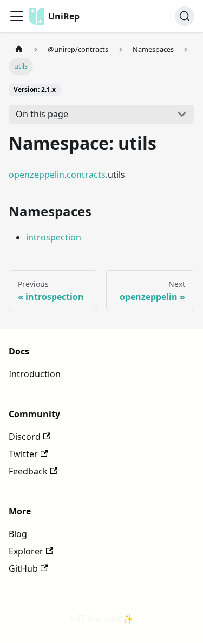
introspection (53, 237)
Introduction (35, 374)
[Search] (184, 16)
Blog (18, 534)
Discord (25, 437)
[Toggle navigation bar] (17, 16)
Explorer (26, 551)
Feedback (28, 471)
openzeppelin (36, 174)
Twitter (23, 454)
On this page (42, 114)
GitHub (23, 568)
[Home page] (19, 49)
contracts (86, 174)
